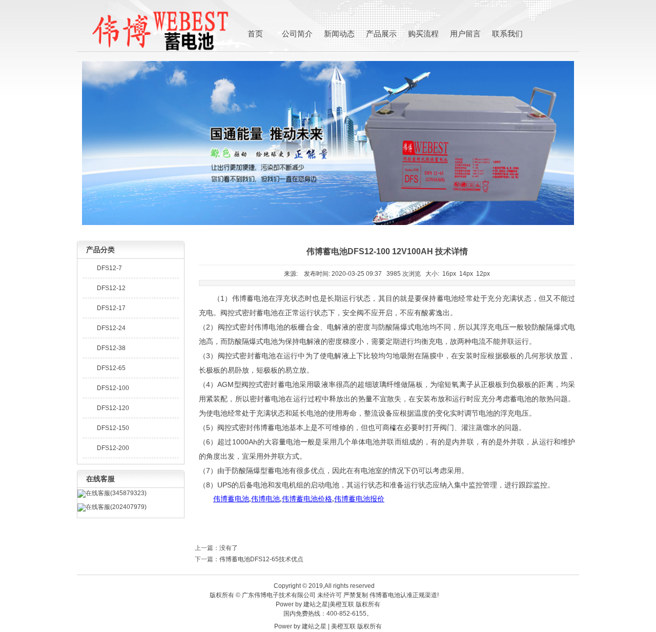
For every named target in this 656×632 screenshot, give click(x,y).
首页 (255, 34)
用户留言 (465, 34)
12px (483, 273)
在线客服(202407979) (116, 507)
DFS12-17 (111, 308)
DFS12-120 (113, 408)
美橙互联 (342, 604)
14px (466, 273)
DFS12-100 (113, 388)
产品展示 (381, 34)
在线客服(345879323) (116, 493)
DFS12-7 (109, 268)
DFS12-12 (111, 288)
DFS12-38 (111, 348)
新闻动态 (339, 34)
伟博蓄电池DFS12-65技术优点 (261, 559)
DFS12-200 (113, 448)
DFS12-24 (111, 328)
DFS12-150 (113, 428)
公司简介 (297, 34)
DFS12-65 (111, 368)
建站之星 (315, 604)
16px (449, 273)
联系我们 (507, 34)
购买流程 (423, 34)
